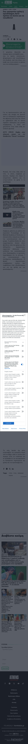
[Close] (25, 315)
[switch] (22, 346)
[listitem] (14, 342)
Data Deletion (5, 428)
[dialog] (14, 372)
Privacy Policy (22, 428)
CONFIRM (8, 423)
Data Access (14, 428)
